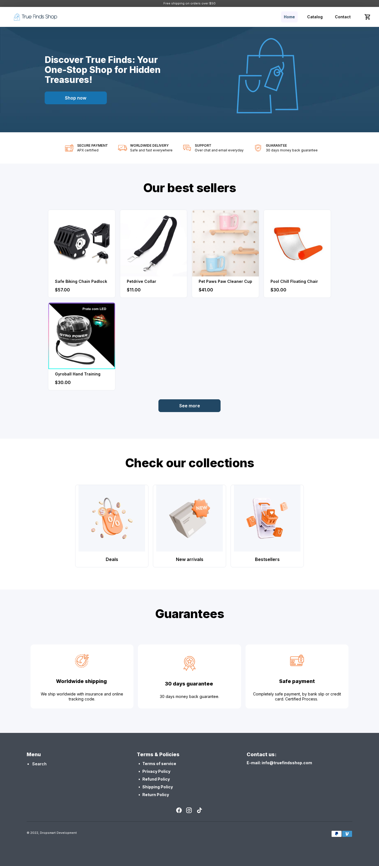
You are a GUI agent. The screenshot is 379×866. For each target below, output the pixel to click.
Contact (343, 16)
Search (39, 763)
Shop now (75, 98)
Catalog (315, 16)
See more (189, 405)
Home (289, 16)
